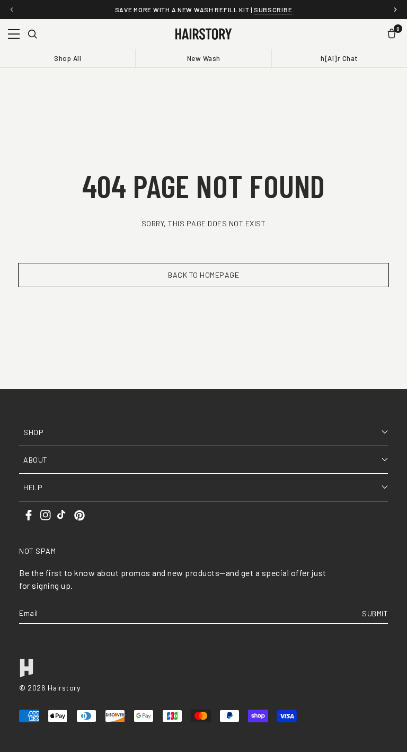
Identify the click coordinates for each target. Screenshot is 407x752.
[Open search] (32, 33)
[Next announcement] (395, 9)
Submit (375, 613)
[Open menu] (14, 34)
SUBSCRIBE (273, 9)
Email (28, 613)
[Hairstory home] (203, 34)
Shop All (67, 58)
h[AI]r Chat (339, 58)
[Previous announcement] (11, 9)
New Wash (203, 58)
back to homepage (203, 274)
